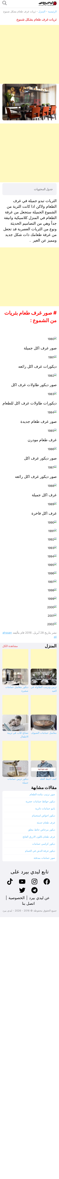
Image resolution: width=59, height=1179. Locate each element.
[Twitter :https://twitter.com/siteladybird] (22, 893)
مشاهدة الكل (10, 646)
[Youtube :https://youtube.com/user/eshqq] (22, 884)
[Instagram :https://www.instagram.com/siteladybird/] (34, 884)
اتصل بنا (28, 903)
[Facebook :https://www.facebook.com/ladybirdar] (47, 884)
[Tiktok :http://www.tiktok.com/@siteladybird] (10, 884)
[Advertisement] (29, 54)
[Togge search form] (4, 3)
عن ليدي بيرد (39, 898)
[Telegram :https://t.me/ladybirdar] (34, 893)
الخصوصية (16, 898)
